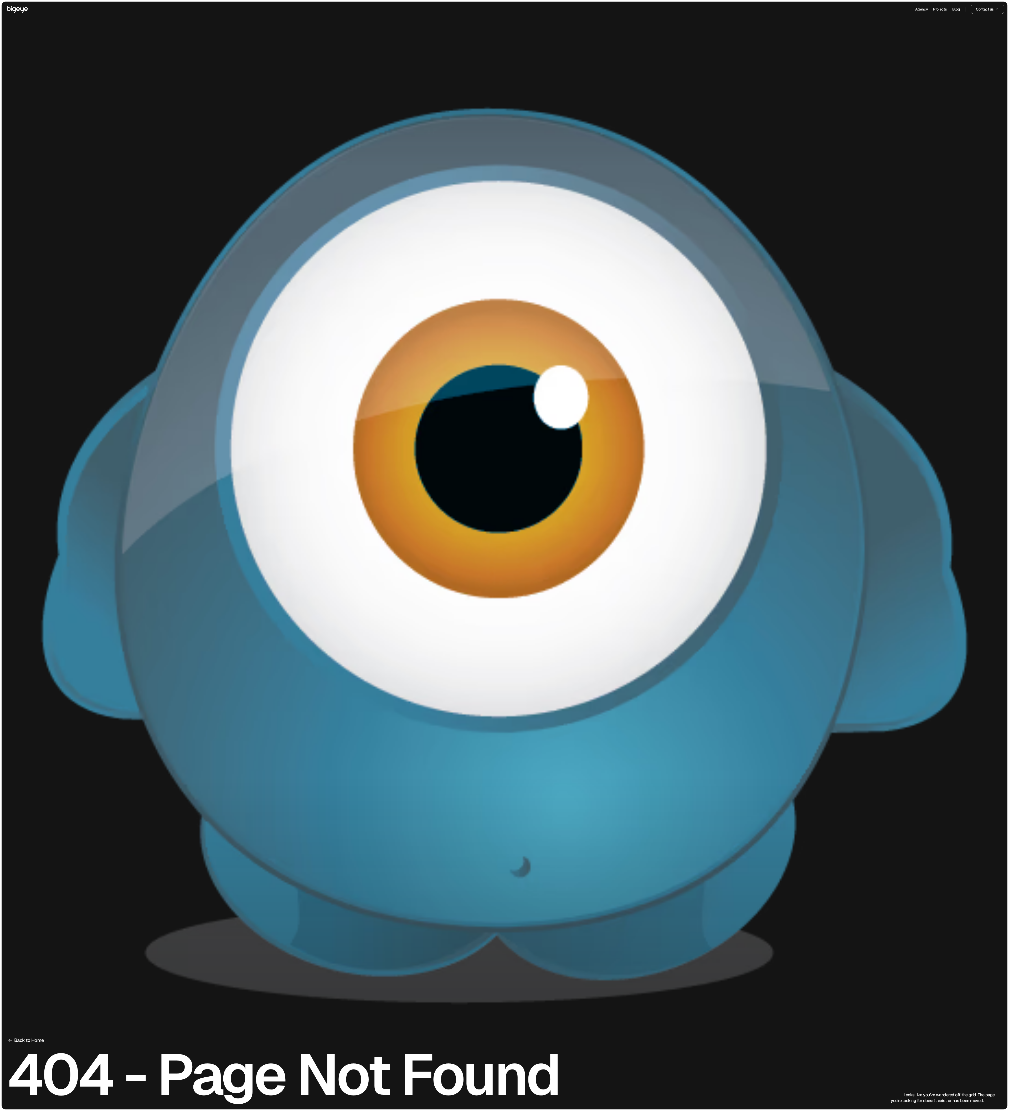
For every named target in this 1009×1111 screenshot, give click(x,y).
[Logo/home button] (17, 9)
